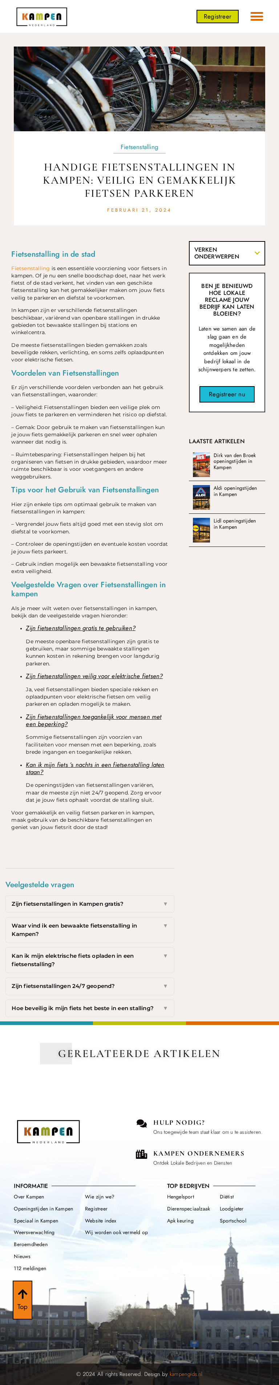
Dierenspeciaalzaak (188, 1208)
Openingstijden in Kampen (43, 1208)
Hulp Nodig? (179, 1122)
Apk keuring (180, 1220)
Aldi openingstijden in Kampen (235, 491)
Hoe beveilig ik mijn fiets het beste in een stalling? (90, 1008)
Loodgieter (232, 1208)
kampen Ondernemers (198, 1153)
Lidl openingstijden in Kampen (235, 524)
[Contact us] (141, 1123)
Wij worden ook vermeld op (116, 1232)
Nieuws (22, 1256)
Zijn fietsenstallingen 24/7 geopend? (90, 985)
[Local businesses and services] (141, 1154)
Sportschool (233, 1220)
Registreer (96, 1208)
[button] (257, 16)
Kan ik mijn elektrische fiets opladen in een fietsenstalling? (90, 960)
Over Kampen (29, 1196)
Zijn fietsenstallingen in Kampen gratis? (90, 903)
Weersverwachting (34, 1232)
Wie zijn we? (99, 1196)
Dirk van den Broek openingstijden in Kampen (235, 461)
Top (22, 1307)
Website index (101, 1220)
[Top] (22, 1294)
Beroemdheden (30, 1244)
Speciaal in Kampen (36, 1220)
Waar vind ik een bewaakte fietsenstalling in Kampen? (90, 929)
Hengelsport (180, 1196)
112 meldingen (30, 1268)
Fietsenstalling (139, 147)
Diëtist (227, 1196)
